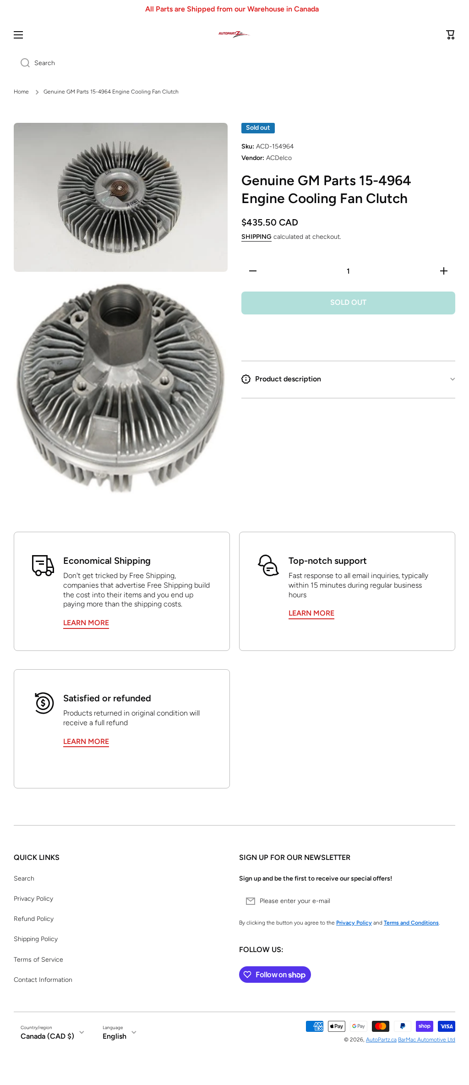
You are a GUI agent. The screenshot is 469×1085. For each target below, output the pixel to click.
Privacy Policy (33, 899)
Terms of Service (38, 960)
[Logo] (234, 34)
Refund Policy (34, 919)
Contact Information (43, 980)
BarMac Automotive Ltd (426, 1039)
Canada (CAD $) (47, 1036)
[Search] (22, 63)
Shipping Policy (36, 939)
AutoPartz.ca (381, 1039)
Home (21, 91)
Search (24, 878)
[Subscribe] (443, 901)
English (114, 1036)
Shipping (256, 237)
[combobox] (234, 63)
